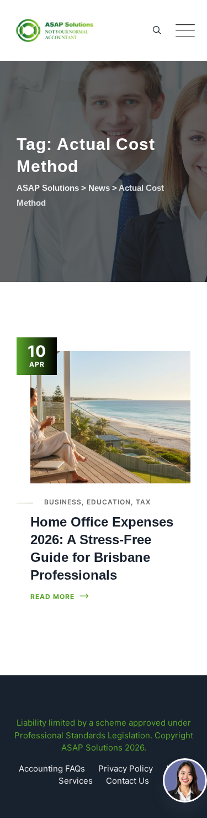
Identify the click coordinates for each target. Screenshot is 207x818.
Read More (52, 596)
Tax (143, 502)
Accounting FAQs (52, 768)
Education (109, 502)
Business (63, 502)
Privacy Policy (125, 768)
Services (76, 780)
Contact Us (127, 780)
